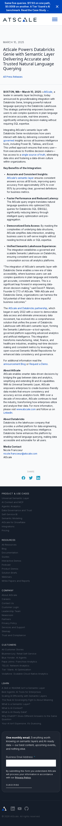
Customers (9, 645)
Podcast (6, 564)
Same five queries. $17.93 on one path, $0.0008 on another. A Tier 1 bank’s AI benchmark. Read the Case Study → (27, 7)
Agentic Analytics (11, 506)
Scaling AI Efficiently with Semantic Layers (24, 696)
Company (8, 590)
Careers (6, 599)
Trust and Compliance (14, 635)
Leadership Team (11, 611)
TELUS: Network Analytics (15, 665)
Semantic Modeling (12, 518)
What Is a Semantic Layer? (16, 704)
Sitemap (6, 631)
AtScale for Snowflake (13, 522)
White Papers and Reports (16, 581)
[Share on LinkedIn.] (38, 477)
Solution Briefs (9, 572)
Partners (6, 619)
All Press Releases (12, 76)
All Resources (9, 544)
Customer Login (10, 607)
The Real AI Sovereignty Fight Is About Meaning (27, 700)
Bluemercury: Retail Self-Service (19, 653)
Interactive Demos (11, 561)
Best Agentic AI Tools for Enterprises (21, 692)
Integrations (8, 526)
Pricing (5, 530)
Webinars (7, 577)
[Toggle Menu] (55, 19)
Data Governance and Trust (17, 510)
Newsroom (7, 615)
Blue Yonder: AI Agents (14, 657)
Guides (5, 557)
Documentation (10, 552)
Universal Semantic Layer (15, 498)
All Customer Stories (13, 649)
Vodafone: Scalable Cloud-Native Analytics (25, 673)
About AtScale (9, 595)
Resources (9, 540)
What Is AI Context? (12, 708)
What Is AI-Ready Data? (14, 712)
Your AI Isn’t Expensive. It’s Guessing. (22, 723)
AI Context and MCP (12, 502)
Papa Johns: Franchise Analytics (19, 661)
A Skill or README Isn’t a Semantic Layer (23, 688)
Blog (4, 548)
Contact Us (8, 603)
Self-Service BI (9, 514)
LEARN (5, 683)
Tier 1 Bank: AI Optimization (16, 669)
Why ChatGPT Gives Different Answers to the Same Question (29, 718)
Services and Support (13, 627)
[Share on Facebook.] (23, 477)
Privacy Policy (9, 623)
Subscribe (12, 785)
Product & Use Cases (15, 493)
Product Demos (10, 568)
